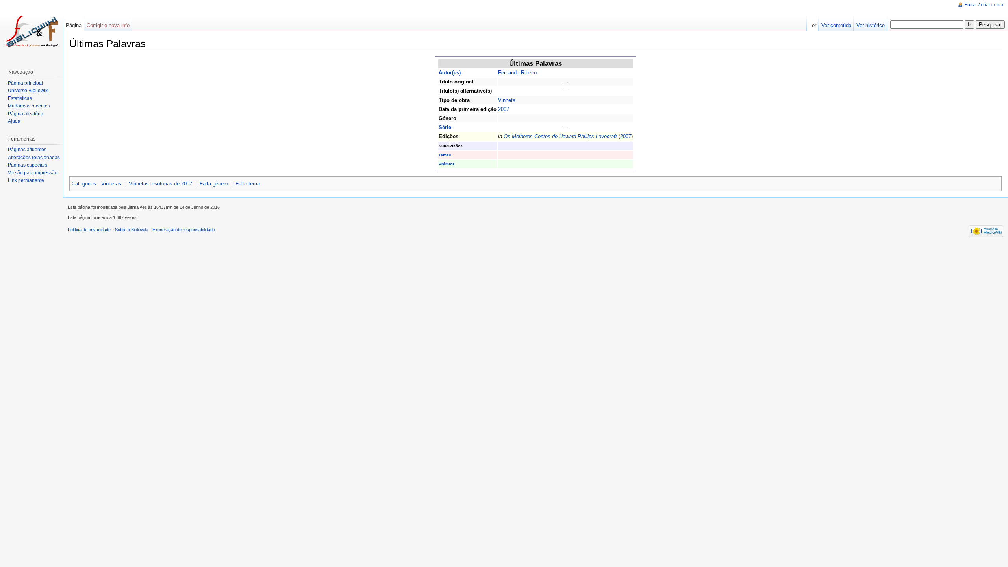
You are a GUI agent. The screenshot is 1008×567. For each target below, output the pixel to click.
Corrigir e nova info (108, 25)
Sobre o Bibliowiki (131, 229)
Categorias (84, 184)
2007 (503, 109)
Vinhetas (111, 184)
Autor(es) (450, 73)
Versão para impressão (32, 173)
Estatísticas (20, 98)
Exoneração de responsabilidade (183, 229)
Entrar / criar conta (983, 4)
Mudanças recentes (29, 106)
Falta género (214, 184)
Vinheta (506, 100)
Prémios (447, 164)
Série (445, 127)
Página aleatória (25, 114)
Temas (445, 155)
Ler (812, 25)
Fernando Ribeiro (517, 73)
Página (74, 25)
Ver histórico (870, 25)
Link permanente (26, 180)
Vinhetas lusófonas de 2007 (160, 184)
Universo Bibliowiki (28, 90)
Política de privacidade (89, 229)
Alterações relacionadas (34, 157)
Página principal (25, 83)
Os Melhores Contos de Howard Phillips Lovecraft (560, 136)
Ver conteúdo (836, 25)
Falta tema (247, 184)
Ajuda (14, 121)
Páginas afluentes (27, 149)
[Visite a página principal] (31, 31)
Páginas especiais (27, 165)
